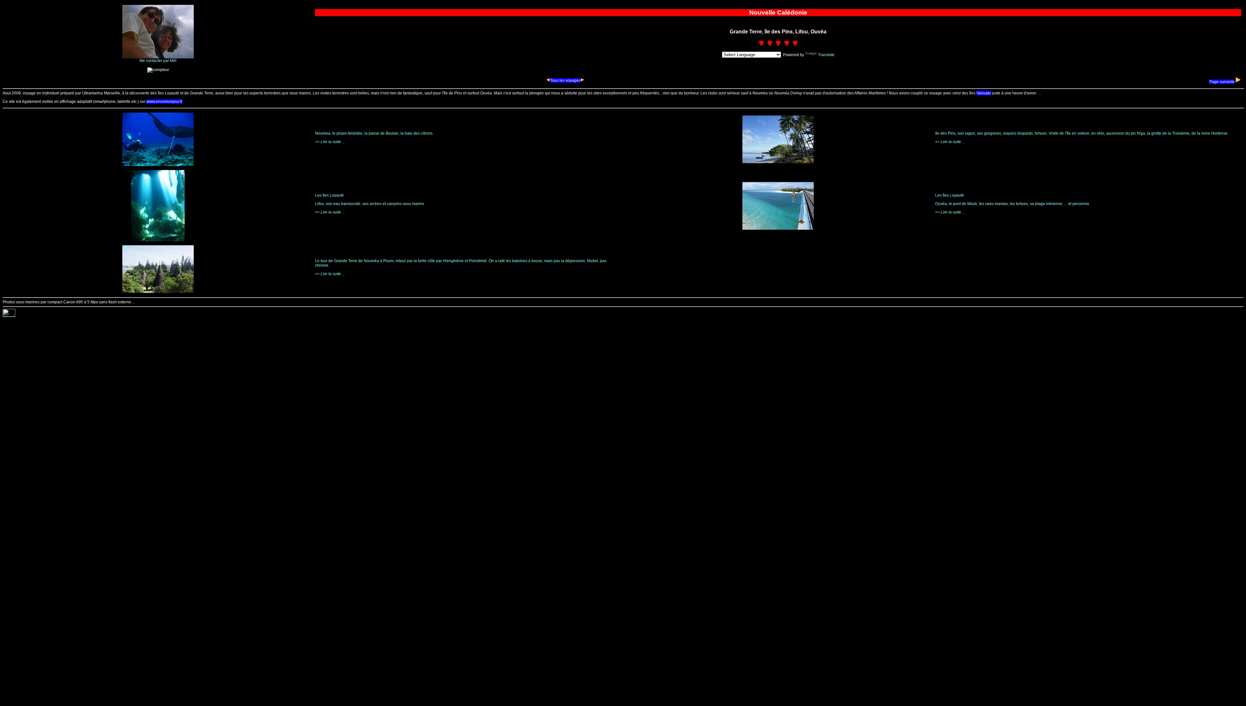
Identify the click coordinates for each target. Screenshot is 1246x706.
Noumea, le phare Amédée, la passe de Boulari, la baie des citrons (374, 133)
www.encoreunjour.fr (164, 101)
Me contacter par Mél (158, 60)
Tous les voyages (565, 80)
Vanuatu (983, 93)
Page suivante (1222, 81)
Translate (826, 55)
